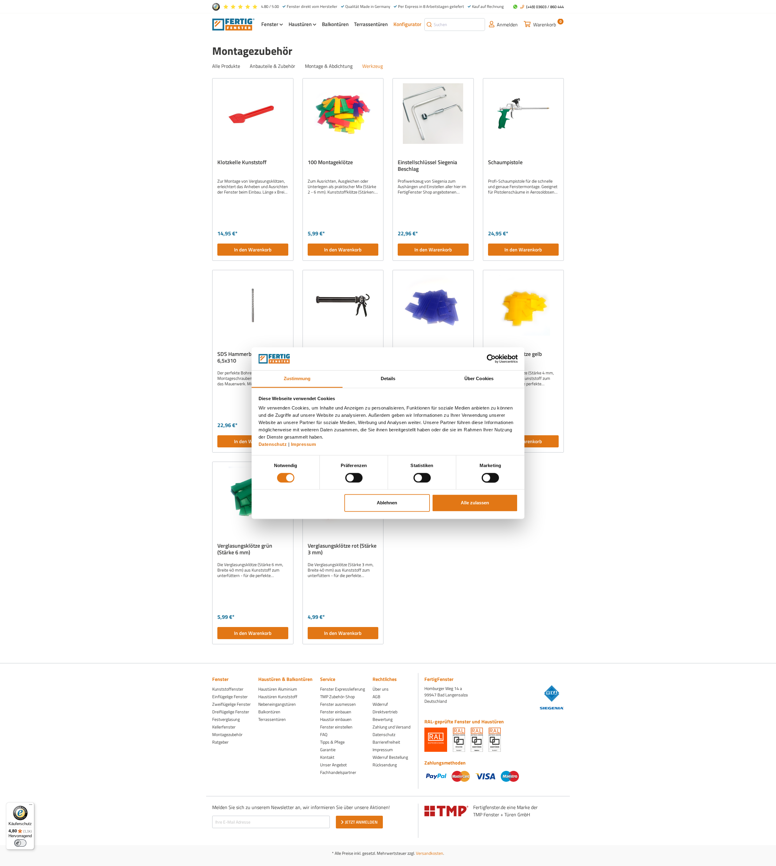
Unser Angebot (333, 764)
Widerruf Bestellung (390, 757)
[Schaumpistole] (523, 113)
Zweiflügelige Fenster (231, 704)
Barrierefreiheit (386, 742)
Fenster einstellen (336, 727)
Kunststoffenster (227, 689)
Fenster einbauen (335, 711)
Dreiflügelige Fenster (230, 711)
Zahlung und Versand (391, 727)
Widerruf (380, 704)
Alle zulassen (475, 503)
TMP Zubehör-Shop (337, 696)
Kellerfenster (224, 727)
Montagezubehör (227, 734)
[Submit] (429, 24)
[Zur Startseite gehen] (233, 24)
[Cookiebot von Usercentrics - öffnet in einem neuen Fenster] (491, 358)
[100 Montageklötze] (343, 113)
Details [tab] (388, 378)
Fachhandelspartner (338, 772)
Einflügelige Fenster (230, 696)
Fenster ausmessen (338, 704)
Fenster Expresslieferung (342, 689)
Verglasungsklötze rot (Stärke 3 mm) (342, 549)
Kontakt (327, 757)
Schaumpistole (505, 162)
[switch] (354, 478)
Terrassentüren (272, 719)
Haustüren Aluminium (277, 689)
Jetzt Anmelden (361, 822)
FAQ (323, 734)
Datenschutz (273, 444)
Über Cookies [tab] (478, 378)
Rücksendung (385, 764)
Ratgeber (220, 742)
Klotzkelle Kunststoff (241, 162)
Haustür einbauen (336, 719)
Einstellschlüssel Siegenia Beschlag (427, 165)
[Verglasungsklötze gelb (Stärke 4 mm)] (523, 305)
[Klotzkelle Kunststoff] (252, 113)
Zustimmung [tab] (297, 378)
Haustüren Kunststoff (277, 696)
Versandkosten (429, 853)
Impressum (303, 444)
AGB (376, 696)
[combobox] (454, 24)
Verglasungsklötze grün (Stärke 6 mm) (244, 549)
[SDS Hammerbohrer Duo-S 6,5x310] (252, 305)
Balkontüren (269, 711)
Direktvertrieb (385, 711)
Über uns (381, 689)
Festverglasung (226, 719)
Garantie (328, 749)
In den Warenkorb (253, 249)
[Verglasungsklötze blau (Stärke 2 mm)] (433, 305)
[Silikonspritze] (343, 305)
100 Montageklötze (330, 162)
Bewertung (383, 719)
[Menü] (30, 806)
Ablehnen (387, 503)
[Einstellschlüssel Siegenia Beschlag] (433, 113)
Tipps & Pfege (332, 742)
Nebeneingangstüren (277, 704)
